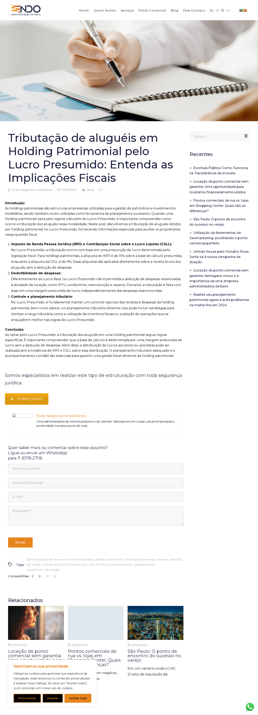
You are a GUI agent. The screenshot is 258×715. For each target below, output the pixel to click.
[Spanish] (245, 10)
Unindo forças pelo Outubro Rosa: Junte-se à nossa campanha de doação (219, 257)
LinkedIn (222, 10)
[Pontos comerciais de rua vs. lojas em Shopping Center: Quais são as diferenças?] (96, 623)
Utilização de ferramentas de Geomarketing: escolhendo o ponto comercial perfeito (218, 238)
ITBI (92, 564)
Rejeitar (52, 698)
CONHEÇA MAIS (30, 399)
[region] (52, 683)
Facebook (217, 10)
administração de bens (44, 559)
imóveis (162, 559)
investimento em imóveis (61, 564)
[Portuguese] (241, 10)
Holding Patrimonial (140, 559)
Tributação (52, 570)
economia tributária (78, 559)
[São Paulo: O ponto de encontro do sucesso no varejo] (155, 623)
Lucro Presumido (119, 564)
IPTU (85, 564)
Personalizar (27, 698)
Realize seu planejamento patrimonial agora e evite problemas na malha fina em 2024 (219, 300)
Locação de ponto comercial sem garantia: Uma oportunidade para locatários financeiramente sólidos (219, 187)
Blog (90, 190)
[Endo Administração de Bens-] (26, 13)
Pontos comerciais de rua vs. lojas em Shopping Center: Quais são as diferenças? (94, 658)
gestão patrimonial (109, 559)
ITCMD (100, 564)
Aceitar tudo (78, 698)
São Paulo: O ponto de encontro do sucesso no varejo (154, 656)
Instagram (228, 10)
